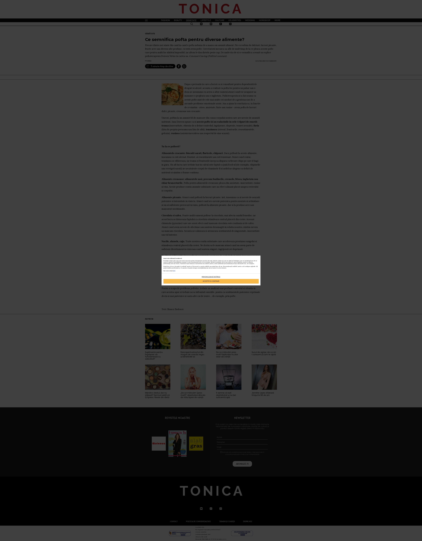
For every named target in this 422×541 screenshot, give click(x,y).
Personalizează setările (211, 277)
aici (174, 270)
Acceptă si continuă (211, 281)
